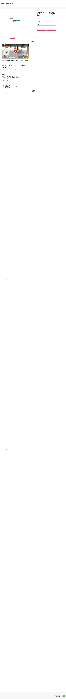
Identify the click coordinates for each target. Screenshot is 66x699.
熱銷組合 (19, 2)
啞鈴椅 (28, 2)
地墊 (29, 4)
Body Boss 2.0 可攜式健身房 (52, 2)
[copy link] (19, 21)
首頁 (16, 2)
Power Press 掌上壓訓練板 (41, 2)
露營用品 (43, 4)
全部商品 (2, 7)
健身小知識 (52, 4)
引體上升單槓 (18, 4)
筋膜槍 (32, 4)
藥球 (35, 2)
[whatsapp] (17, 21)
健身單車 (26, 4)
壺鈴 (25, 2)
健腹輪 (35, 4)
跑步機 (22, 4)
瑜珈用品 (32, 2)
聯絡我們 (56, 4)
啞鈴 (23, 2)
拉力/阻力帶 (60, 2)
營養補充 (38, 4)
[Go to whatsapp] (63, 696)
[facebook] (15, 21)
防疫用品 (47, 4)
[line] (13, 21)
